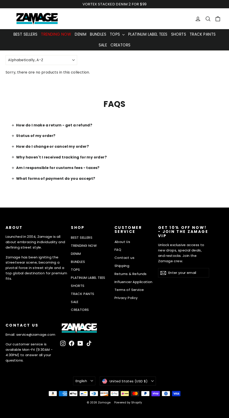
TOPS (115, 34)
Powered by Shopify (128, 402)
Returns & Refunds (130, 273)
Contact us (124, 257)
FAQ (117, 249)
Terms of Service (129, 289)
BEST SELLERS (25, 34)
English (81, 381)
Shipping (121, 265)
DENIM (80, 34)
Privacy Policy (126, 297)
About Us (122, 241)
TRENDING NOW (56, 34)
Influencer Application (133, 281)
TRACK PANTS (203, 34)
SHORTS (178, 34)
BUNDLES (98, 34)
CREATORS (120, 45)
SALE (103, 45)
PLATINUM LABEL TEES (148, 34)
